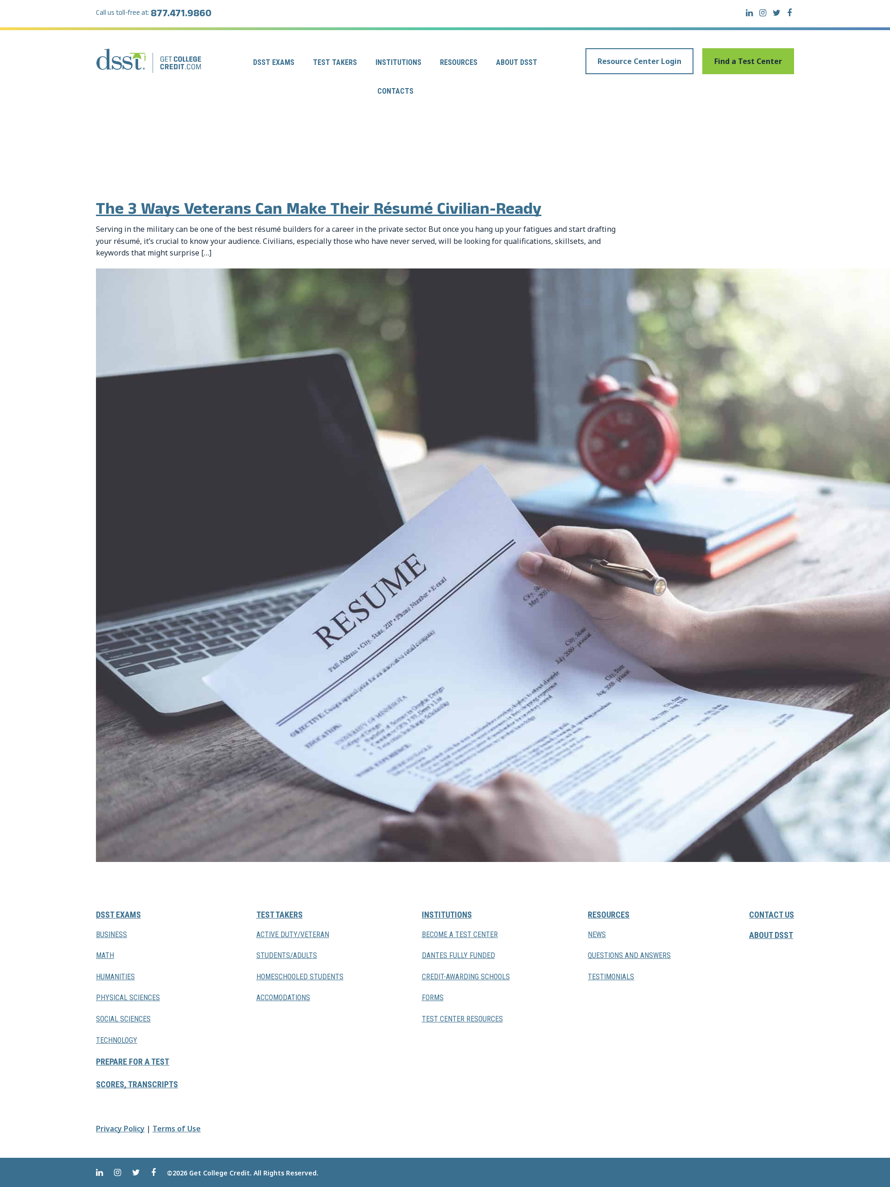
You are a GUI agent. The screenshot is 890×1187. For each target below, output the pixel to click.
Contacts (395, 91)
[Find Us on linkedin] (749, 12)
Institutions (398, 62)
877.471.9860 (181, 15)
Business (111, 934)
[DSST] (149, 60)
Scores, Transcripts (137, 1084)
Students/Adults (286, 955)
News (597, 934)
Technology (116, 1040)
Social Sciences (123, 1019)
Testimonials (611, 976)
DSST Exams (273, 62)
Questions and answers (629, 955)
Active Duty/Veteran (292, 934)
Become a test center (460, 934)
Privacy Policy (120, 1128)
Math (105, 955)
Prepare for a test (132, 1061)
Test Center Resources (462, 1019)
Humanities (115, 976)
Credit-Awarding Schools (466, 976)
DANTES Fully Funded (458, 955)
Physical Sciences (128, 997)
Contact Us (771, 914)
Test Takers (335, 62)
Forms (433, 997)
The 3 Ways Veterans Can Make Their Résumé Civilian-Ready (318, 211)
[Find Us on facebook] (789, 12)
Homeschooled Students (299, 976)
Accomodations (283, 997)
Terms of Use (177, 1128)
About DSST (516, 62)
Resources (458, 62)
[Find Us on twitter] (777, 12)
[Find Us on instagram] (762, 12)
